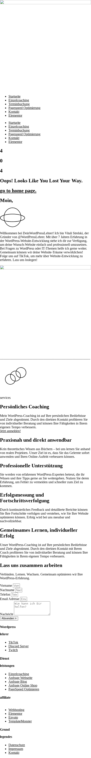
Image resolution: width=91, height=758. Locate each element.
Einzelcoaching (18, 100)
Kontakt (13, 111)
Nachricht (7, 614)
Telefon (5, 594)
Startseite (14, 96)
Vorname (6, 585)
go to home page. (18, 190)
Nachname (7, 590)
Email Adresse (10, 599)
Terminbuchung (19, 104)
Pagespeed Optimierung (24, 108)
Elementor (15, 115)
